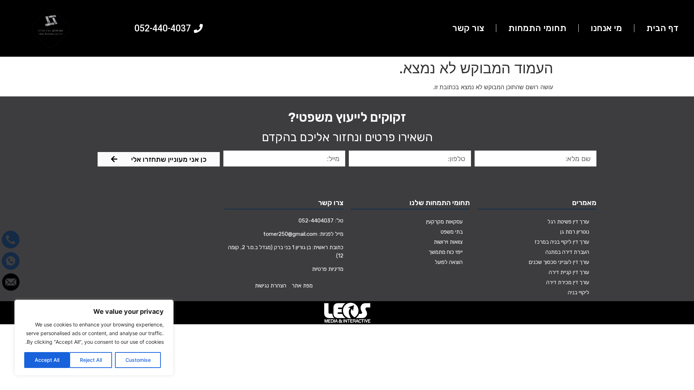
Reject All (91, 360)
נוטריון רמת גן (574, 232)
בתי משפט (452, 232)
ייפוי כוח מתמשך (446, 252)
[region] (94, 338)
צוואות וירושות (448, 242)
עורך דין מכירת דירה (567, 282)
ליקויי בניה (578, 292)
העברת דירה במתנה (567, 252)
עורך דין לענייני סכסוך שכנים (559, 262)
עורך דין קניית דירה (569, 272)
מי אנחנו (606, 28)
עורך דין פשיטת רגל (568, 221)
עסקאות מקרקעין (444, 221)
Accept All (47, 360)
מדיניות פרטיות (327, 269)
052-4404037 (316, 220)
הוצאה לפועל (449, 262)
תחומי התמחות (537, 28)
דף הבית (662, 28)
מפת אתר (302, 285)
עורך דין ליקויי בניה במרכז (562, 242)
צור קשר (468, 28)
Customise (138, 360)
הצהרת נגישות (270, 285)
